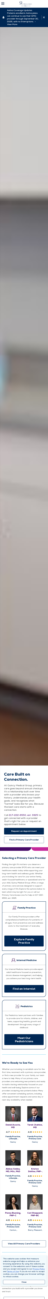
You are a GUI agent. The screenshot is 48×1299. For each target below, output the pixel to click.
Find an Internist (24, 989)
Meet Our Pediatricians (24, 1039)
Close (24, 1282)
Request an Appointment (24, 831)
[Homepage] (25, 3)
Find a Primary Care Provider (24, 839)
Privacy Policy (39, 1269)
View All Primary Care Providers (24, 1243)
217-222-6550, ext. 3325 (23, 815)
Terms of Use (13, 1271)
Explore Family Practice (24, 941)
